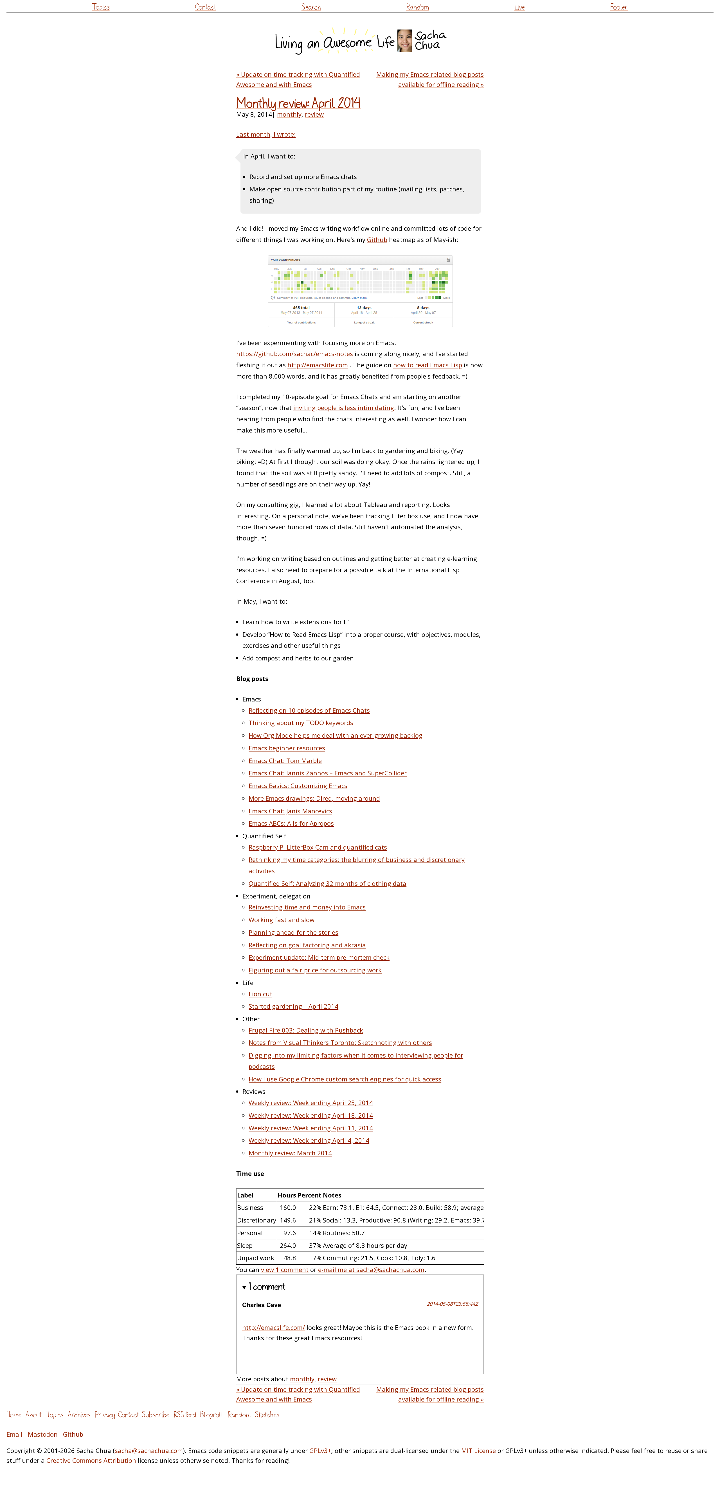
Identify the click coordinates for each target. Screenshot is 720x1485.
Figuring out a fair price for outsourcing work (315, 970)
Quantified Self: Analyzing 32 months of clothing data (327, 883)
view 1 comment (285, 1269)
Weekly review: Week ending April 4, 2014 (309, 1140)
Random (417, 7)
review (314, 114)
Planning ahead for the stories (293, 932)
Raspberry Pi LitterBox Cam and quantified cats (318, 847)
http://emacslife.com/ (273, 1327)
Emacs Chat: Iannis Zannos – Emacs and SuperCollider (328, 773)
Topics (101, 7)
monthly (289, 114)
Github (377, 239)
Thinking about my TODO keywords (301, 722)
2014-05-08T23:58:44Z (452, 1303)
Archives (79, 1415)
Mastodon (43, 1434)
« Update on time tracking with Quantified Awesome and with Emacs (298, 79)
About (34, 1415)
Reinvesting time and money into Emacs (307, 907)
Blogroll (212, 1415)
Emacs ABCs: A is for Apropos (291, 823)
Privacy (105, 1415)
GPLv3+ (320, 1450)
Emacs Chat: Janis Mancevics (290, 811)
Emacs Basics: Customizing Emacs (298, 785)
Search (311, 7)
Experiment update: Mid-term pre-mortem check (319, 957)
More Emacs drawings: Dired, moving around (314, 798)
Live (519, 7)
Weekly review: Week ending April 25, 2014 (311, 1102)
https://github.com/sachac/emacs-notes (294, 353)
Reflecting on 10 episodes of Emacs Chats (309, 710)
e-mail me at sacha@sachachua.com (371, 1269)
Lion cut (260, 994)
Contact (205, 7)
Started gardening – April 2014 (293, 1006)
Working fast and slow (281, 919)
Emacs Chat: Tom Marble (285, 760)
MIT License (478, 1450)
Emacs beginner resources (287, 748)
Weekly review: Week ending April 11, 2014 (311, 1128)
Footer (619, 7)
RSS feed (185, 1415)
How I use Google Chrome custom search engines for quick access (345, 1079)
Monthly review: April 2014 (298, 103)
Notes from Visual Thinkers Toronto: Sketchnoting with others (340, 1042)
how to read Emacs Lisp (427, 365)
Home (13, 1415)
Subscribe (155, 1415)
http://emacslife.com (317, 365)
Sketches (267, 1415)
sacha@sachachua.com (149, 1450)
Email (14, 1434)
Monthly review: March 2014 (290, 1153)
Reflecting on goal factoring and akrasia (307, 945)
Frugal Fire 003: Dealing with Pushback (306, 1030)
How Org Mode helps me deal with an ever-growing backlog (335, 735)
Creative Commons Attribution (91, 1460)
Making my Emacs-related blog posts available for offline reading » (430, 79)
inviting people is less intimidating (343, 407)
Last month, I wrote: (266, 134)
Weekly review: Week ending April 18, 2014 (311, 1115)
